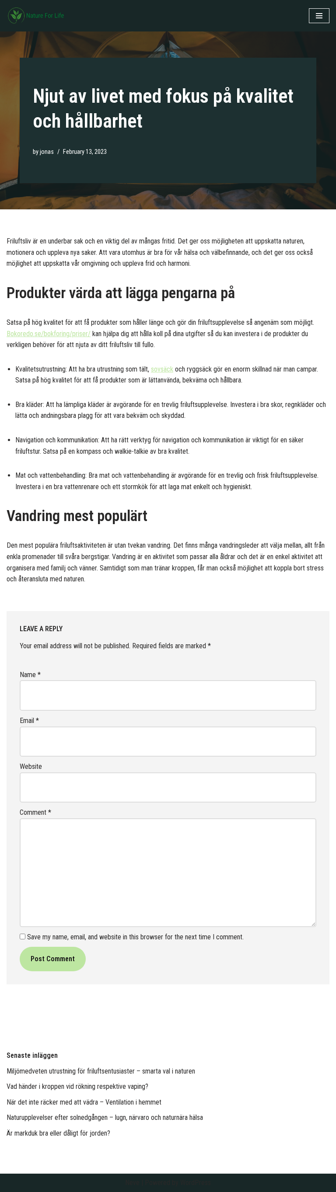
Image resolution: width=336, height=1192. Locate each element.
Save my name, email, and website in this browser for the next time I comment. (135, 937)
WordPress (195, 1182)
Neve (132, 1182)
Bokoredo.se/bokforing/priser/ (49, 334)
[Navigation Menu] (319, 15)
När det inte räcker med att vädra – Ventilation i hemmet (84, 1102)
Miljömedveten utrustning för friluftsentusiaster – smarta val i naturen (101, 1071)
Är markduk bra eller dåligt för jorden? (58, 1133)
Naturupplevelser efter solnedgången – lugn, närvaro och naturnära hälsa (105, 1117)
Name (30, 675)
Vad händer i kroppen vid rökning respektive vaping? (77, 1086)
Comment (35, 812)
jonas (47, 152)
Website (31, 766)
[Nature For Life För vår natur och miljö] (37, 15)
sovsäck (162, 369)
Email (29, 720)
